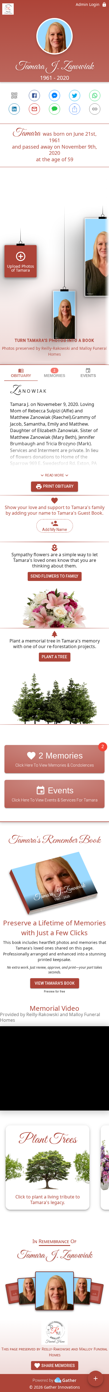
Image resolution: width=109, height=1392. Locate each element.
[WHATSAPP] (94, 95)
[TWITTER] (74, 95)
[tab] (21, 373)
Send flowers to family (54, 576)
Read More (54, 475)
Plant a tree (54, 657)
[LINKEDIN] (14, 109)
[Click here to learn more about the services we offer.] (54, 1332)
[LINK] (94, 109)
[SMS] (54, 109)
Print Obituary (58, 486)
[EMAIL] (34, 109)
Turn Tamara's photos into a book (54, 340)
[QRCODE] (14, 95)
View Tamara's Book (55, 983)
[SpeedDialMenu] (95, 1378)
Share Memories (58, 1365)
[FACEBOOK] (34, 95)
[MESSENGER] (54, 95)
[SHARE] (74, 109)
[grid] (54, 275)
